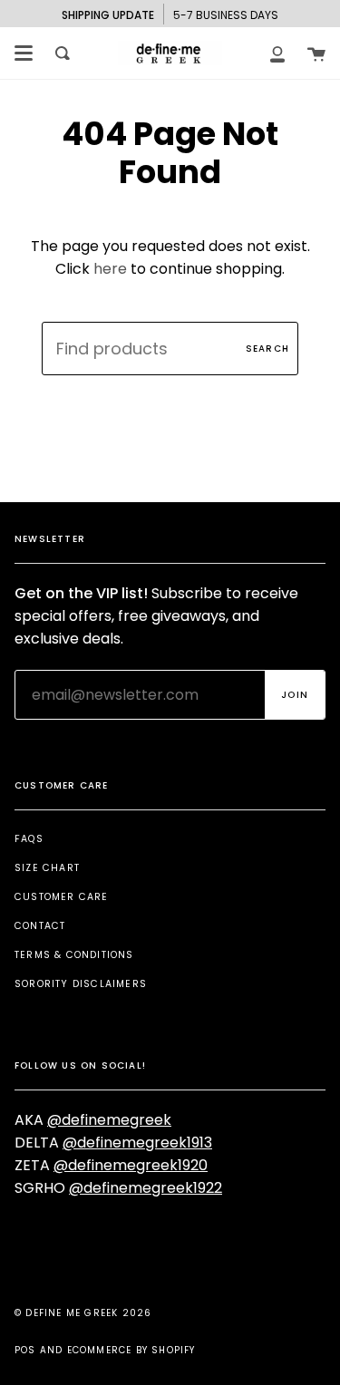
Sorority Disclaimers (81, 984)
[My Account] (277, 53)
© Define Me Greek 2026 (83, 1313)
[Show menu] (23, 53)
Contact (40, 926)
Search (267, 348)
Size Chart (47, 868)
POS (25, 1350)
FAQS (29, 839)
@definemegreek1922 (145, 1187)
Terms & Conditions (74, 955)
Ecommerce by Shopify (131, 1350)
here (110, 268)
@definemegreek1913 (137, 1142)
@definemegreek (109, 1119)
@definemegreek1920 (130, 1165)
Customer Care (62, 897)
